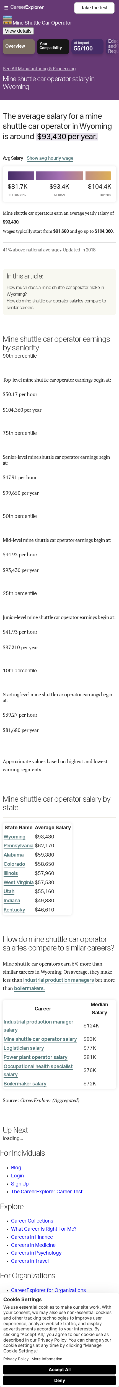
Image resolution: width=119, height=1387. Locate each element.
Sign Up (20, 1184)
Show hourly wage (50, 158)
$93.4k (59, 190)
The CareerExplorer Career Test (46, 1191)
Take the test (94, 8)
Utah (9, 891)
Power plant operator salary (36, 1057)
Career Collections (32, 1221)
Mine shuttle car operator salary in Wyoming (49, 83)
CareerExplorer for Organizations (48, 1290)
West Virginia (19, 882)
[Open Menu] (39, 8)
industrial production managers (58, 980)
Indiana (12, 900)
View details (18, 31)
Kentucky (14, 910)
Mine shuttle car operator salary (40, 1039)
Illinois (11, 873)
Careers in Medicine (33, 1245)
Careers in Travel (30, 1261)
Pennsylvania (18, 845)
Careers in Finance (32, 1237)
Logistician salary (24, 1048)
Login (17, 1176)
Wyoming (14, 837)
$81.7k (17, 190)
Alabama (14, 855)
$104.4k (99, 190)
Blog (16, 1167)
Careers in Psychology (36, 1253)
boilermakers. (29, 988)
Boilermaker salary (25, 1084)
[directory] (59, 292)
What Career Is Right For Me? (43, 1229)
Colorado (14, 864)
